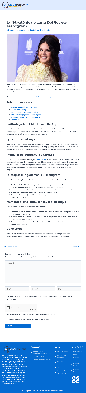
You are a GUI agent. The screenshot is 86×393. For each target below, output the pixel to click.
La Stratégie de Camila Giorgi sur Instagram (37, 97)
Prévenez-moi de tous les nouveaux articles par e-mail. (28, 320)
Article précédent (9, 246)
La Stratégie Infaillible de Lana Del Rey (25, 107)
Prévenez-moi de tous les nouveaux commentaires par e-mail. (31, 314)
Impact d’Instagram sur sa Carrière (24, 112)
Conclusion (15, 120)
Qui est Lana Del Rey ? (19, 110)
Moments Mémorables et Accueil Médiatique (28, 117)
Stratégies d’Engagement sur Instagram (26, 115)
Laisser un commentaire (16, 30)
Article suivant (77, 246)
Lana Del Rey (41, 160)
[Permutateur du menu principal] (43, 5)
